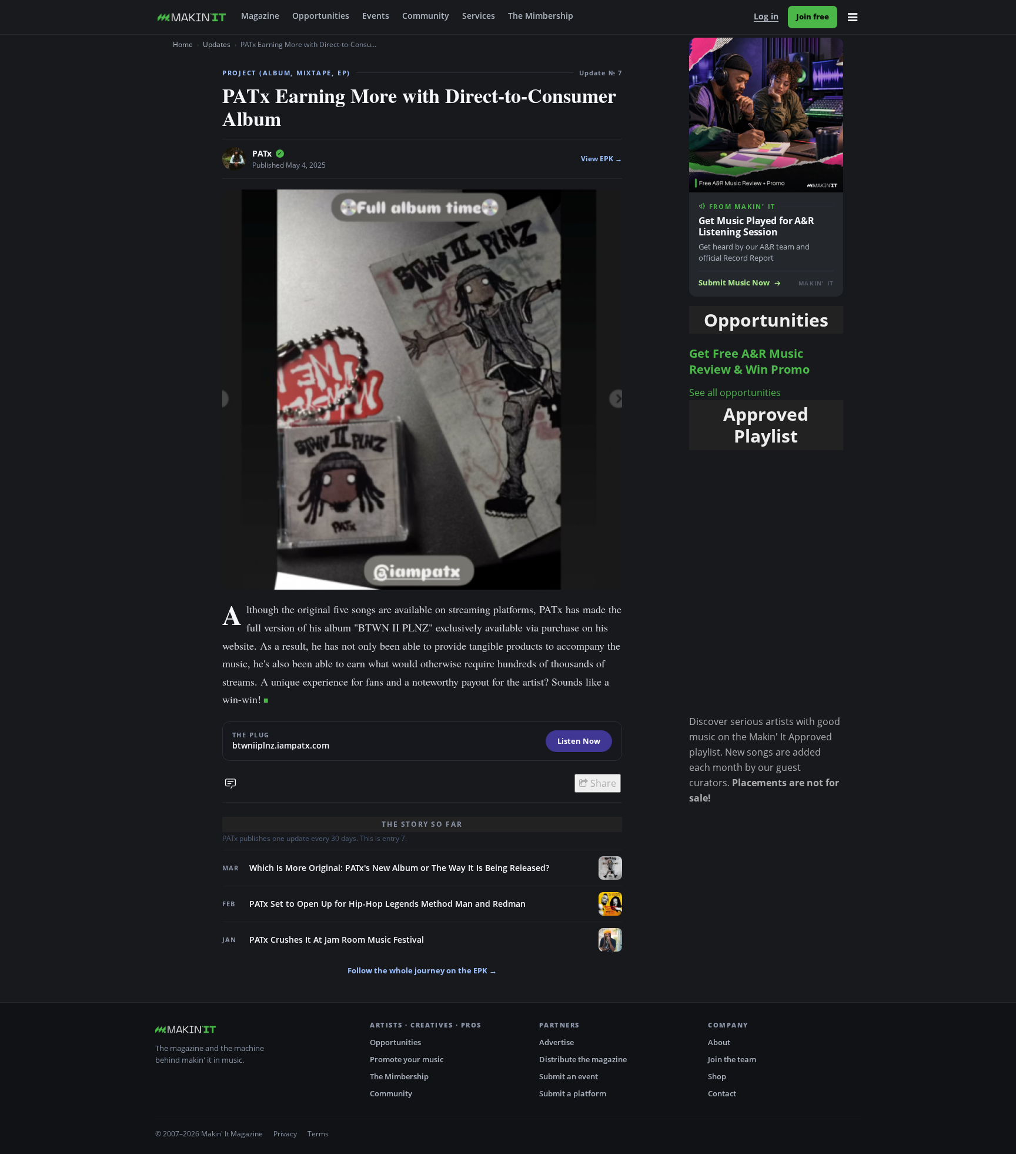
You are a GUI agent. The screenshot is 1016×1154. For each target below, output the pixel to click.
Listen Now (578, 741)
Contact (722, 1093)
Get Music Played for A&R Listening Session (756, 226)
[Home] (192, 17)
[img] (280, 153)
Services (478, 16)
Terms (318, 1133)
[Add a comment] (230, 783)
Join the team (732, 1059)
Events (375, 16)
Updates (216, 44)
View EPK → (601, 159)
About (719, 1042)
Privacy (285, 1133)
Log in (766, 16)
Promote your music (406, 1059)
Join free (812, 16)
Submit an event (568, 1076)
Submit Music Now (734, 283)
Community (425, 16)
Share (602, 783)
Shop (717, 1076)
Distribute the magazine (583, 1059)
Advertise (556, 1042)
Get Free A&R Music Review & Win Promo (749, 361)
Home (183, 44)
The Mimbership (540, 16)
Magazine (260, 16)
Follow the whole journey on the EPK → (422, 971)
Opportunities (320, 16)
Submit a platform (572, 1093)
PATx (262, 153)
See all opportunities (735, 392)
